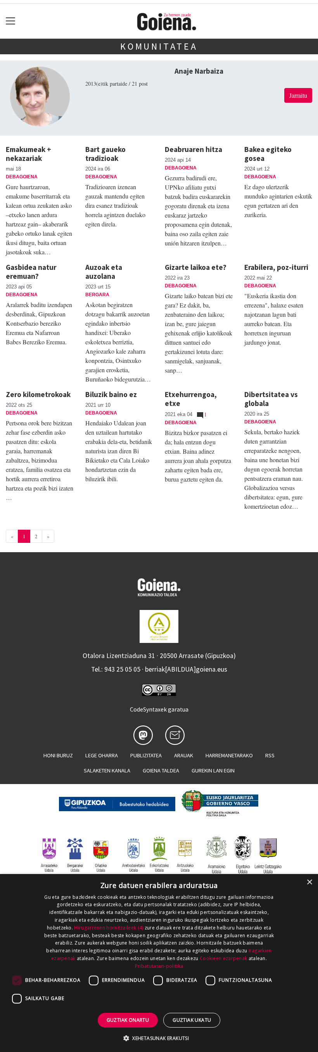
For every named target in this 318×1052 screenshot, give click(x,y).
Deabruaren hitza (193, 149)
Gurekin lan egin (213, 770)
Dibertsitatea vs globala (271, 399)
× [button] (309, 882)
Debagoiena (22, 177)
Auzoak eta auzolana (103, 272)
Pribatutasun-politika (159, 966)
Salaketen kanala (107, 770)
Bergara (97, 294)
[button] (159, 1038)
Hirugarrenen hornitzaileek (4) (108, 927)
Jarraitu (298, 95)
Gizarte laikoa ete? (195, 267)
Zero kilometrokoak (38, 394)
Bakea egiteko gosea (268, 154)
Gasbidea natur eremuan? (31, 272)
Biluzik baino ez (111, 394)
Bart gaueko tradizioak (105, 154)
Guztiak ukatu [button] (192, 1020)
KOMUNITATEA (159, 46)
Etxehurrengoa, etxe (191, 399)
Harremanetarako (229, 755)
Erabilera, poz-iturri (276, 267)
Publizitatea (146, 755)
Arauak (183, 755)
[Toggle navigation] (10, 21)
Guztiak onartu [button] (128, 1020)
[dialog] (159, 963)
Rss (270, 755)
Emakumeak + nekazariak (28, 154)
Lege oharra (101, 755)
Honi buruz (58, 755)
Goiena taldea (161, 770)
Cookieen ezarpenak (223, 958)
